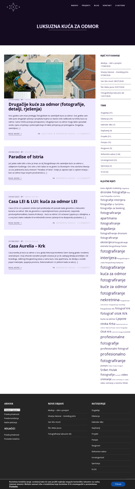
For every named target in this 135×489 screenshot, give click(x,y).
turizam (118, 375)
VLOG (103, 172)
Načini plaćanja (10, 422)
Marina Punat (110, 328)
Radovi (74, 5)
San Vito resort (107, 81)
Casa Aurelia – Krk (27, 246)
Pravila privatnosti (11, 414)
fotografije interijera (112, 200)
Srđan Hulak (31, 99)
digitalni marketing (113, 188)
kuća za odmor (108, 318)
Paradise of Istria (26, 156)
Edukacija (105, 118)
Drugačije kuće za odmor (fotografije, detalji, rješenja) (47, 106)
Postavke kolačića (11, 439)
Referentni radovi (66, 134)
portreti (127, 332)
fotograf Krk (122, 308)
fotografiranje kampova (114, 263)
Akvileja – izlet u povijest (111, 63)
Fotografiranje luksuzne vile (112, 93)
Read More (15, 133)
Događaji (105, 113)
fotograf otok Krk (113, 313)
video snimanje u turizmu (111, 383)
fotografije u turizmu (112, 204)
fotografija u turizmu (112, 196)
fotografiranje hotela (118, 246)
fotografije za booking (112, 208)
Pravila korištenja (11, 418)
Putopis (104, 142)
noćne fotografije (121, 328)
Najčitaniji (47, 134)
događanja (125, 188)
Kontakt (107, 5)
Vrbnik (125, 383)
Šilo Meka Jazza (107, 87)
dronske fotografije (113, 192)
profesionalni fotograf (114, 348)
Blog (96, 5)
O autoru (120, 5)
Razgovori (105, 148)
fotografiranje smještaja (117, 305)
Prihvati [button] (118, 484)
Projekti (86, 5)
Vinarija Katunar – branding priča (114, 72)
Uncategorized (107, 160)
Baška (102, 188)
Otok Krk (105, 331)
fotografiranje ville (107, 309)
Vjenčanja (105, 166)
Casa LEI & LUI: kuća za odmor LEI (43, 201)
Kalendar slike (106, 124)
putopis (104, 365)
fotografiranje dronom (113, 233)
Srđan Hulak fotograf (115, 366)
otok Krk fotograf (118, 332)
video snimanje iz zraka (120, 380)
